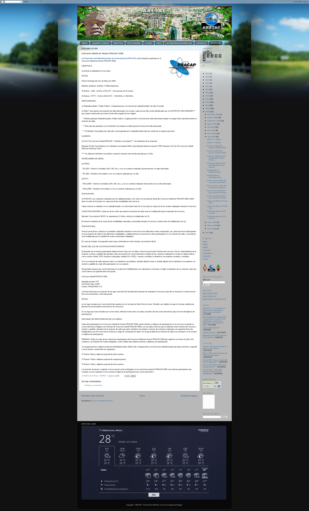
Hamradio (206, 256)
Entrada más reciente (92, 395)
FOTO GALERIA (134, 43)
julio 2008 (211, 127)
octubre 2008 (212, 117)
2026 (207, 73)
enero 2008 (212, 229)
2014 (207, 93)
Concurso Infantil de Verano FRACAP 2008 (216, 147)
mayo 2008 (211, 133)
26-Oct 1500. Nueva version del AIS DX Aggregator (215, 361)
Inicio (142, 395)
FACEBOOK (216, 43)
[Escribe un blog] (128, 376)
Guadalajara (207, 253)
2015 (207, 89)
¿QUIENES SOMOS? (100, 43)
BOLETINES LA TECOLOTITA (214, 299)
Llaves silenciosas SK (211, 328)
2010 (207, 105)
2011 (207, 102)
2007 (207, 233)
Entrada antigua (189, 395)
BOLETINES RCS (209, 296)
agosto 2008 (212, 124)
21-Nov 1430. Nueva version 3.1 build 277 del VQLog (215, 347)
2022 (207, 83)
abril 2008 (211, 137)
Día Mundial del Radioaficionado (214, 171)
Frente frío (207, 250)
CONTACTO (201, 43)
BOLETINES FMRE (210, 293)
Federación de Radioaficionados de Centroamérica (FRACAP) (110, 58)
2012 (207, 99)
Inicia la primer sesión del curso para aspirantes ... (217, 181)
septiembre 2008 (214, 121)
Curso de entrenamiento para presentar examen (217, 192)
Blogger (179, 505)
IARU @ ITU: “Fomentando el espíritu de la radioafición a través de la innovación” (214, 310)
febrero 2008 (212, 225)
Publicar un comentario (93, 385)
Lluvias (205, 259)
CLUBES (148, 43)
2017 (207, 86)
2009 (207, 108)
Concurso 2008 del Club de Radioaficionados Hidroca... (216, 158)
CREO (205, 244)
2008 (207, 112)
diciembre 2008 (213, 114)
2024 (207, 80)
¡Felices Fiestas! (209, 333)
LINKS (159, 43)
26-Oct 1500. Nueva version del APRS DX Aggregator (215, 354)
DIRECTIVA (118, 43)
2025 (207, 77)
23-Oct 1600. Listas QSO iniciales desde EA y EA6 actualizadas (212, 372)
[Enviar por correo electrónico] (125, 376)
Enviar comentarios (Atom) (102, 401)
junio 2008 (211, 130)
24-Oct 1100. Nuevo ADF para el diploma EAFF (214, 366)
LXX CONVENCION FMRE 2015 (179, 43)
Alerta (205, 242)
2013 (207, 96)
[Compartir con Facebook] (132, 376)
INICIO (85, 43)
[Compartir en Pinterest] (135, 376)
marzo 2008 (212, 222)
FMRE (205, 247)
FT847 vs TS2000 (214, 139)
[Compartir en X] (130, 376)
